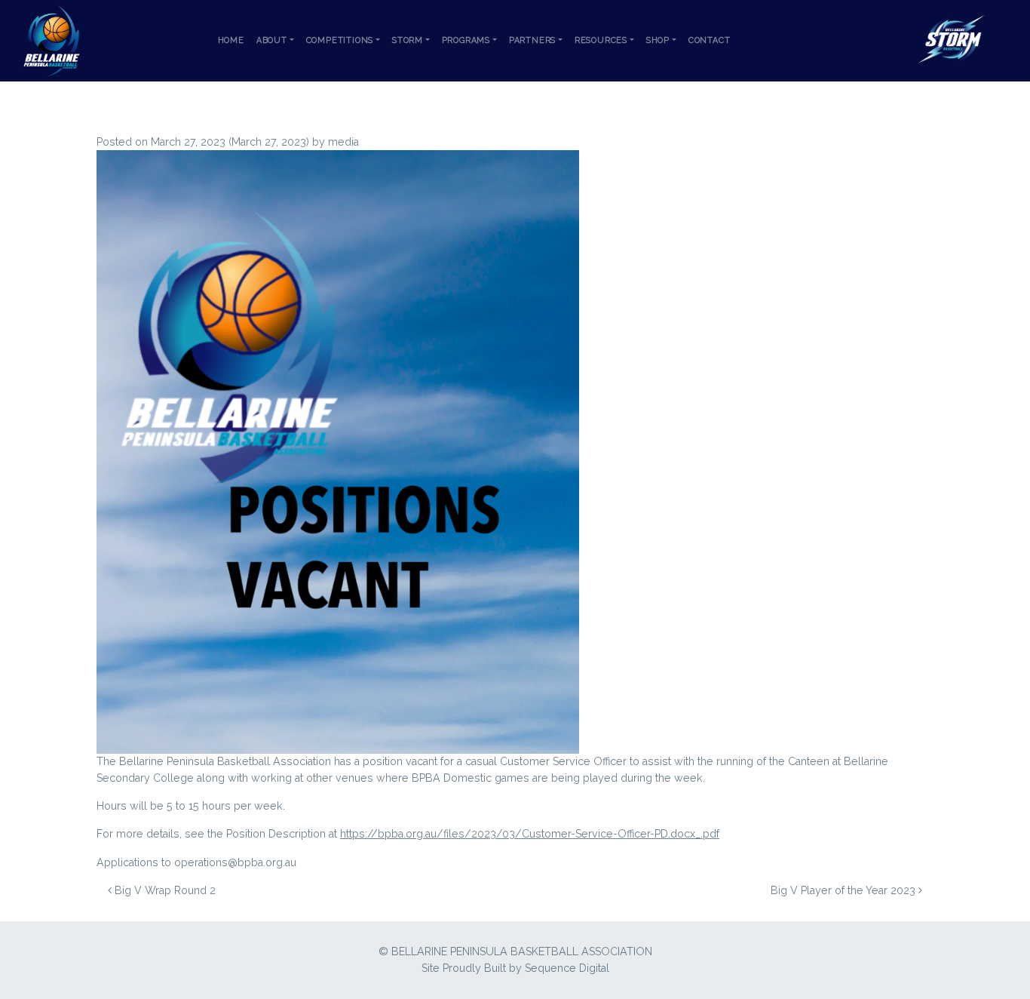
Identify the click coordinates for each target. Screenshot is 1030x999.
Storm (407, 40)
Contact (709, 40)
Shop (658, 40)
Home (231, 40)
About (271, 40)
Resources (601, 40)
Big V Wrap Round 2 (164, 890)
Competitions (340, 40)
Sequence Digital (567, 968)
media (343, 142)
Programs (466, 40)
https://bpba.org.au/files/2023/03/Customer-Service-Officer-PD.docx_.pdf (529, 834)
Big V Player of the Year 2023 (844, 890)
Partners (532, 40)
